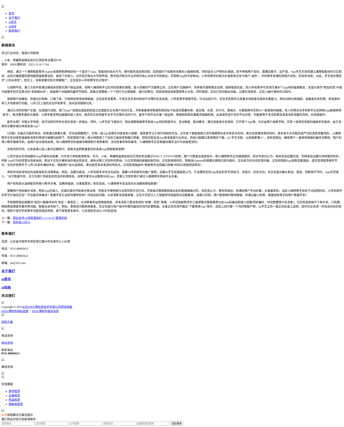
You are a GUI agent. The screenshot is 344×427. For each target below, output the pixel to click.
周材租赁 (14, 391)
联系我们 (14, 30)
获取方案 (7, 322)
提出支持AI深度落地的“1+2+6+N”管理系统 (40, 218)
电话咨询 (7, 342)
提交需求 (176, 423)
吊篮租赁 (14, 399)
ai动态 (12, 26)
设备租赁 (14, 395)
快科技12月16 (21, 222)
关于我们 (14, 17)
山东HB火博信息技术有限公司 (41, 306)
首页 (11, 13)
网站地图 (66, 306)
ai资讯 (12, 22)
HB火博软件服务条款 (45, 311)
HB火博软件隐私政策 (14, 311)
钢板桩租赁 (16, 404)
